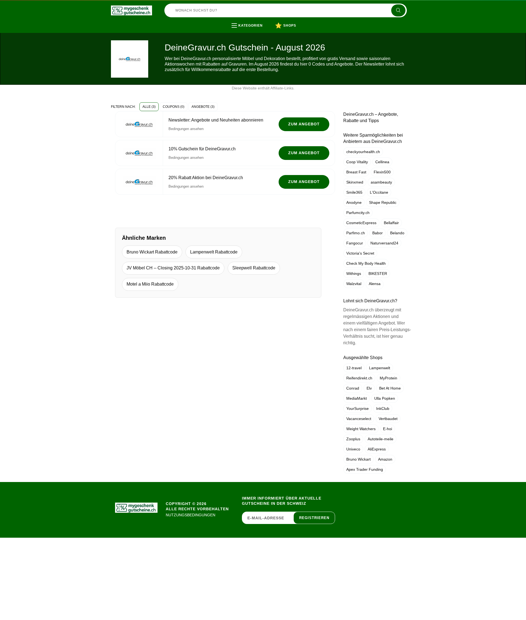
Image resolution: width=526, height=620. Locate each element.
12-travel (354, 368)
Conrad (352, 388)
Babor (377, 233)
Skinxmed (354, 182)
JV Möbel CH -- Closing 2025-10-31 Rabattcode (173, 268)
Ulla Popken (384, 398)
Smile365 (354, 192)
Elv (369, 388)
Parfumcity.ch (358, 212)
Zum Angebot (304, 124)
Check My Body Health (366, 263)
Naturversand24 (384, 243)
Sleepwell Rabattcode (253, 268)
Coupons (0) (173, 107)
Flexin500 (382, 172)
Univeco (353, 449)
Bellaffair (391, 223)
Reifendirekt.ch (359, 378)
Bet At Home (390, 388)
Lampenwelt (379, 368)
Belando (397, 233)
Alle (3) (149, 107)
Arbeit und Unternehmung (267, 37)
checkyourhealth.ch (363, 152)
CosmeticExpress (361, 223)
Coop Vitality (357, 162)
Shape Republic (382, 202)
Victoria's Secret (360, 253)
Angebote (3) (203, 107)
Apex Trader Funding (364, 469)
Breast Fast (356, 172)
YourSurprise (357, 408)
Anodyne (354, 202)
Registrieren (314, 518)
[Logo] (131, 10)
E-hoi (387, 429)
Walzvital (353, 283)
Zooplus (353, 439)
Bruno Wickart (358, 459)
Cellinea (382, 162)
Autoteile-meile (380, 439)
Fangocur (354, 243)
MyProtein (388, 378)
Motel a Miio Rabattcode (150, 284)
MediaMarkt (356, 398)
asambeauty (381, 182)
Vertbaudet (388, 418)
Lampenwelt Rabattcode (214, 252)
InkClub (382, 408)
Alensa (375, 283)
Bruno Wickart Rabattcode (152, 252)
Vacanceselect (358, 418)
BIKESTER (377, 273)
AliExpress (377, 449)
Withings (353, 273)
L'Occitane (379, 192)
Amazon (385, 459)
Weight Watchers (361, 429)
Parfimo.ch (355, 233)
